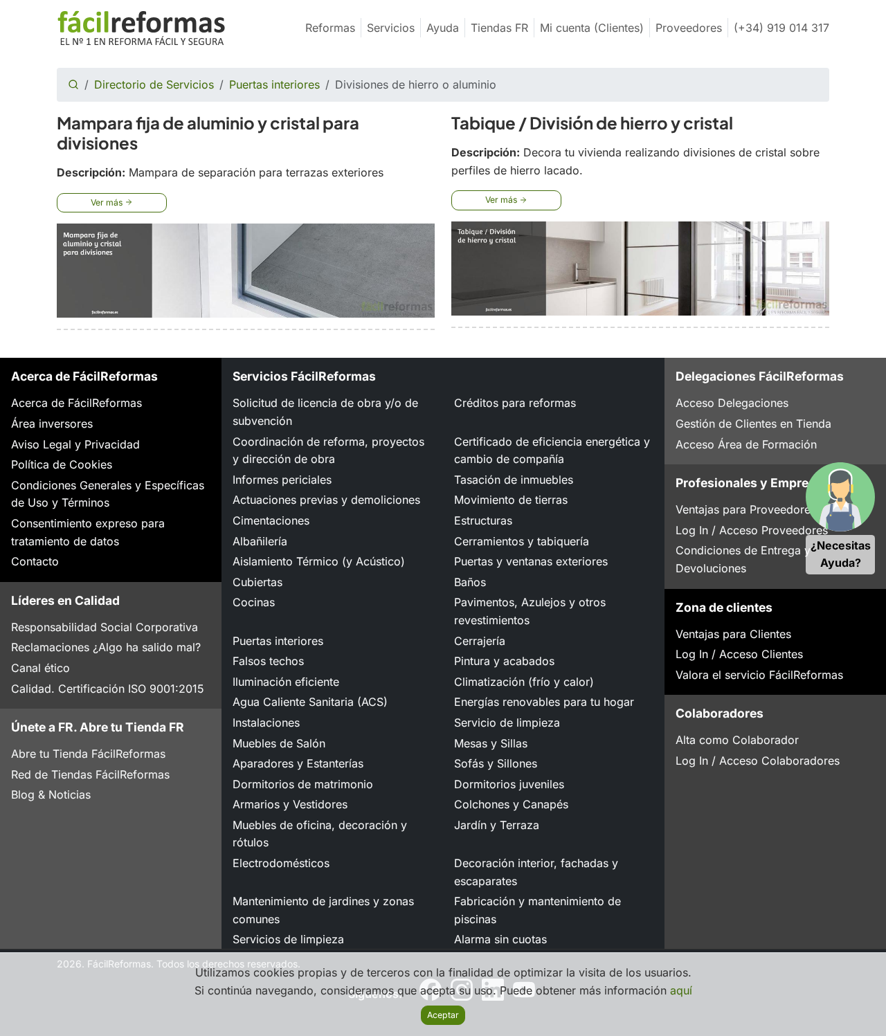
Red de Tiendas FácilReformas (90, 774)
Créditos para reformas (515, 403)
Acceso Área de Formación (746, 444)
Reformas (330, 28)
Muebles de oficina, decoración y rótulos (320, 834)
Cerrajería (479, 641)
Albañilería (260, 541)
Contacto (35, 561)
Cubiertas (257, 582)
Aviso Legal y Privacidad (75, 444)
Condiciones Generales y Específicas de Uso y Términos (107, 494)
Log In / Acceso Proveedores (752, 530)
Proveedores (689, 28)
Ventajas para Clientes (733, 634)
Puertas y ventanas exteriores (531, 561)
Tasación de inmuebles (513, 480)
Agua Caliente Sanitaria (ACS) (310, 702)
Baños (470, 582)
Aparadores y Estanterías (298, 763)
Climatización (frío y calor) (524, 682)
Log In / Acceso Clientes (739, 654)
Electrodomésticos (281, 863)
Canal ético (40, 668)
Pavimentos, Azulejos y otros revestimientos (530, 611)
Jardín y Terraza (496, 825)
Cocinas (254, 602)
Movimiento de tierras (511, 500)
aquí (681, 990)
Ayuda (442, 28)
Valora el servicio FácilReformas (759, 675)
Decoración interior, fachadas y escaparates (536, 872)
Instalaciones (266, 722)
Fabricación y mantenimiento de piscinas (537, 910)
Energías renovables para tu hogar (544, 702)
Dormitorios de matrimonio (303, 784)
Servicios (391, 28)
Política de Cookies (61, 464)
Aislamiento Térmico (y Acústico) (319, 561)
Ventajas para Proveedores (746, 509)
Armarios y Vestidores (290, 804)
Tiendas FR (499, 28)
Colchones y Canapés (511, 804)
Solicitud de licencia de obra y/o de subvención (325, 412)
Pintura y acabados (504, 661)
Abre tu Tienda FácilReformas (88, 754)
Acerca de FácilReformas (76, 403)
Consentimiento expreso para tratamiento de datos (88, 532)
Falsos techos (268, 661)
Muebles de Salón (279, 743)
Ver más (108, 202)
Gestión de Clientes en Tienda (753, 423)
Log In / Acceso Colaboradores (758, 760)
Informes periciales (282, 480)
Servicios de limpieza (288, 939)
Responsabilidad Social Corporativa (104, 627)
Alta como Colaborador (737, 740)
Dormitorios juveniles (509, 784)
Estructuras (483, 520)
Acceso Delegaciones (732, 403)
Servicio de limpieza (507, 722)
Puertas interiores (274, 84)
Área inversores (52, 423)
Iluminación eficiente (286, 682)
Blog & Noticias (51, 794)
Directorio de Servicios (154, 84)
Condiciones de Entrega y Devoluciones (743, 559)
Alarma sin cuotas (500, 939)
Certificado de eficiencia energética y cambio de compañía (552, 450)
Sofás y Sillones (495, 763)
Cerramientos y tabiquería (521, 541)
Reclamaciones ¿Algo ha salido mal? (106, 647)
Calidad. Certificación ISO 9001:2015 (107, 689)
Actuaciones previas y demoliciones (326, 500)
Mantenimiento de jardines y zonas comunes (323, 910)
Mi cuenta (592, 28)
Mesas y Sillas (490, 743)
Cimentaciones (271, 520)
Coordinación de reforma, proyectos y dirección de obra (328, 450)
